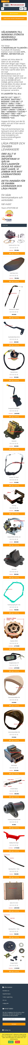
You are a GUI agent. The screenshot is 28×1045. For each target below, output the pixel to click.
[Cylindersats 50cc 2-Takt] (14, 236)
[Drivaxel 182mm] (14, 782)
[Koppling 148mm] (14, 628)
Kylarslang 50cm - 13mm (14, 869)
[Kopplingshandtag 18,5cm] (14, 328)
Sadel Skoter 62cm (14, 273)
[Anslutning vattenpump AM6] (14, 809)
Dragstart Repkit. (14, 963)
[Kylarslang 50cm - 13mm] (14, 861)
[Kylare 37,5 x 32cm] (14, 891)
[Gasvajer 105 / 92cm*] (14, 464)
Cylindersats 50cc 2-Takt (14, 245)
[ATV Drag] (14, 496)
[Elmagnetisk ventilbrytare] (14, 395)
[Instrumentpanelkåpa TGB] (14, 685)
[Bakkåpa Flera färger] (14, 836)
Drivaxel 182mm (14, 788)
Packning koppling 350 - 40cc (14, 604)
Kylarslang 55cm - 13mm (14, 929)
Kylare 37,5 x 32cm (14, 903)
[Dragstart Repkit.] (14, 951)
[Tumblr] (26, 1)
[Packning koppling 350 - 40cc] (14, 592)
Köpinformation (6, 994)
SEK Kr (3, 1)
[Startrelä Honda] (14, 360)
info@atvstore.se (11, 73)
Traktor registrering (7, 997)
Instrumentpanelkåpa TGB (14, 697)
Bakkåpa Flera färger (14, 843)
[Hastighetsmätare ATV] (14, 657)
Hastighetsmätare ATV (14, 663)
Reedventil (14, 441)
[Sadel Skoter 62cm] (14, 264)
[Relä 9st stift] (14, 754)
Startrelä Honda (14, 372)
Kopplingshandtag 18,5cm (14, 337)
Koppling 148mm (14, 641)
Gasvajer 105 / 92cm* (14, 477)
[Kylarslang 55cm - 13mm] (14, 921)
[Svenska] (7, 1)
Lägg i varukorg (15, 253)
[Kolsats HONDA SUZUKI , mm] (14, 526)
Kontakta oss (6, 990)
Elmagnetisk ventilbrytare (14, 408)
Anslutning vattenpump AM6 (14, 819)
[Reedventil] (14, 430)
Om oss (5, 1000)
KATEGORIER (14, 13)
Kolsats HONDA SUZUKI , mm (14, 537)
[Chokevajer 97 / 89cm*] (14, 296)
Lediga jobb (5, 1003)
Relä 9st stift (14, 765)
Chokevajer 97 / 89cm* (14, 309)
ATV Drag (14, 505)
